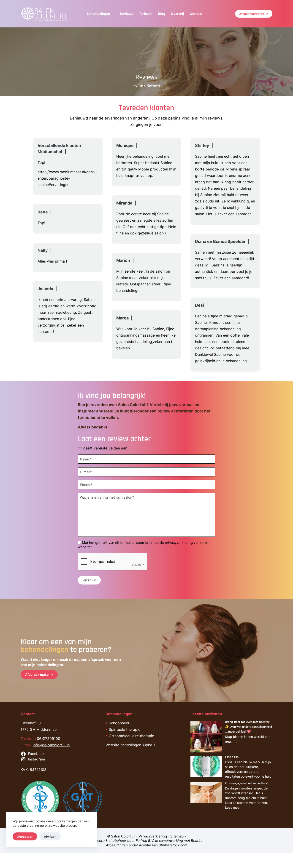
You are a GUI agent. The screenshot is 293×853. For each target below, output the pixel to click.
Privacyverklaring (153, 836)
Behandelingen (98, 14)
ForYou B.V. (145, 840)
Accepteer (25, 836)
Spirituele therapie (124, 729)
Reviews (126, 14)
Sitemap (177, 836)
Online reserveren (251, 14)
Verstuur (89, 580)
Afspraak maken (38, 674)
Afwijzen (50, 836)
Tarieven (145, 14)
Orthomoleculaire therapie (131, 735)
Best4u (197, 840)
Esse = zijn (232, 757)
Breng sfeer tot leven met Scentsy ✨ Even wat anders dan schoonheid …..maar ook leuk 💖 (248, 727)
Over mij (177, 14)
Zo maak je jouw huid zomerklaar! (246, 783)
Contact (196, 14)
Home (138, 85)
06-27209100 (48, 738)
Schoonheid (119, 723)
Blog (161, 14)
